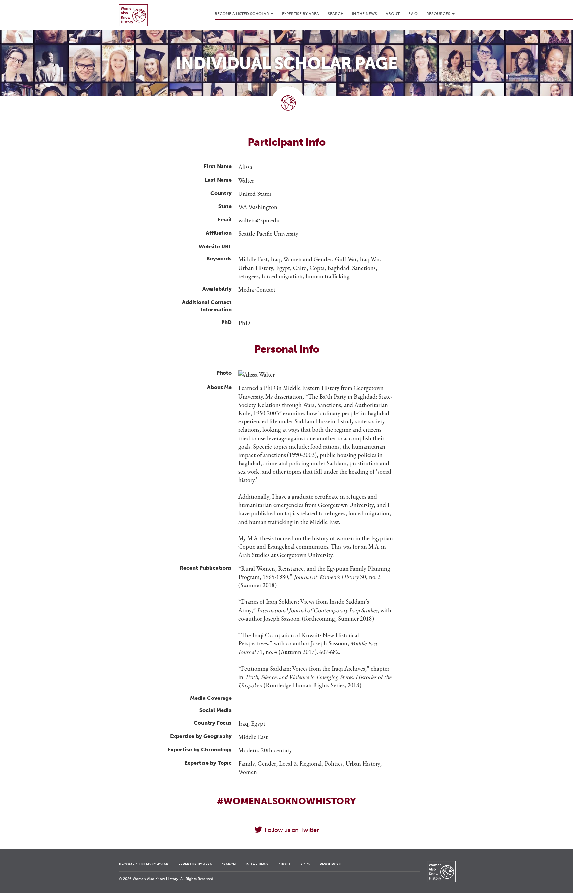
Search (336, 13)
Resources (438, 13)
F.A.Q (413, 13)
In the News (364, 13)
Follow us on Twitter (292, 830)
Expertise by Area (300, 13)
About (393, 13)
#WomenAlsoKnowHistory (286, 801)
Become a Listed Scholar (242, 13)
